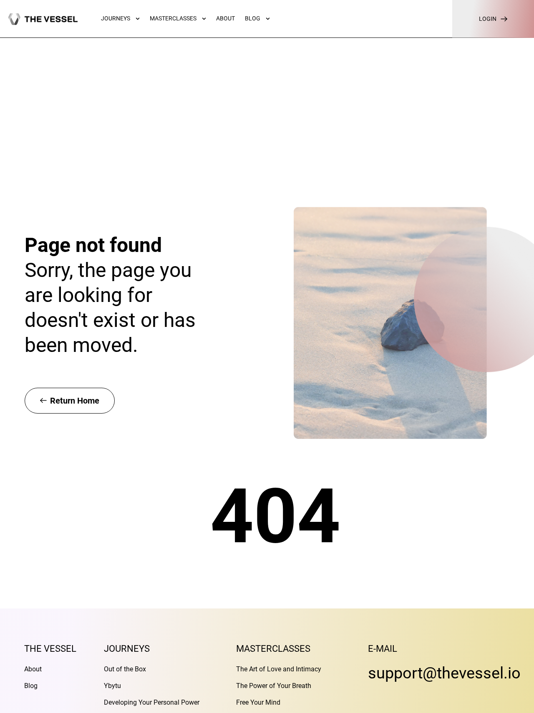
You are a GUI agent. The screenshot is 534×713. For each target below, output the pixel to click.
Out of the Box (125, 669)
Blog (31, 686)
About (33, 669)
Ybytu (112, 686)
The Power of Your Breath (273, 686)
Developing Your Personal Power (151, 702)
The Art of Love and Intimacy (278, 669)
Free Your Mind (258, 702)
